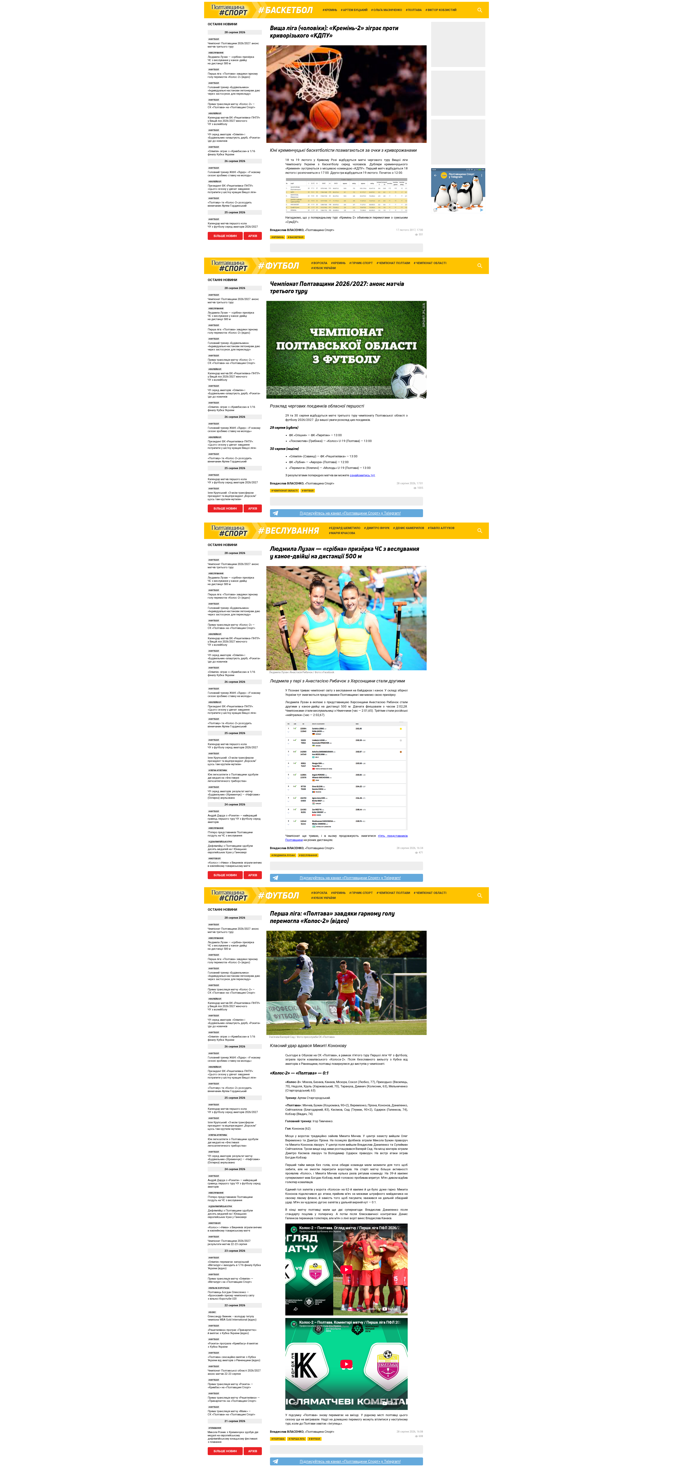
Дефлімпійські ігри (221, 842)
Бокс (213, 1312)
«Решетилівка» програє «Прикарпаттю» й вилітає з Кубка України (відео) (232, 1331)
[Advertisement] (458, 44)
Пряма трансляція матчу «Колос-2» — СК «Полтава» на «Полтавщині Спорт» (231, 105)
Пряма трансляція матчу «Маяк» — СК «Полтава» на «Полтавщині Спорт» (231, 1413)
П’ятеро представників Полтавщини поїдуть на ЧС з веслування (230, 834)
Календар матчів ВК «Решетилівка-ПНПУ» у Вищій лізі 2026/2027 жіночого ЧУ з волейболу (234, 121)
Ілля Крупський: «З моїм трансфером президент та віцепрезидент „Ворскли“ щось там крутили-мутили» (232, 496)
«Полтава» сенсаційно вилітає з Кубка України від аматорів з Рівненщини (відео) (234, 1358)
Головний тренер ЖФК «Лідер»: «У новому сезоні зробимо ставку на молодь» (234, 174)
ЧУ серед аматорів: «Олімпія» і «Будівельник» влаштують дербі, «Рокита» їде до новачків (234, 138)
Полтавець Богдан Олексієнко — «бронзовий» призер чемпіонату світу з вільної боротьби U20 (231, 1295)
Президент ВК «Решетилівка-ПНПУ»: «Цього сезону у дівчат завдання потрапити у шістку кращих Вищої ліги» (232, 189)
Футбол (214, 39)
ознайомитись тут (362, 475)
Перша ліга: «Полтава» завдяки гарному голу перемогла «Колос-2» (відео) (233, 75)
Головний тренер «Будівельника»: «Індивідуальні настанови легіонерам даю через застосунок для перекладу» (234, 90)
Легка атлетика (218, 770)
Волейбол (215, 113)
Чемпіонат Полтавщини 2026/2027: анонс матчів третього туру (233, 45)
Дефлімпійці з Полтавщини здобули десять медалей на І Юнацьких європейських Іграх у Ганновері (230, 849)
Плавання (215, 1428)
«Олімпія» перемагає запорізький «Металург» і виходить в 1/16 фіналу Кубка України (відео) (234, 1265)
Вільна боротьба (219, 1288)
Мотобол (215, 858)
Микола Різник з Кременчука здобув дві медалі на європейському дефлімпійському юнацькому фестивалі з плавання (233, 1437)
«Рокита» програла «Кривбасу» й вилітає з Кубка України (233, 1345)
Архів (252, 236)
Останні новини (222, 24)
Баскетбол (289, 10)
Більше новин (225, 236)
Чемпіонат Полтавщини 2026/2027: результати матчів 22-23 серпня (229, 1242)
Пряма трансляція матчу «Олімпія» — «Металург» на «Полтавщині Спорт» (230, 1280)
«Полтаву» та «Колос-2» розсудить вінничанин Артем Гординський (230, 204)
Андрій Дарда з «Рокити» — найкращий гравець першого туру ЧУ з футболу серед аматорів (234, 819)
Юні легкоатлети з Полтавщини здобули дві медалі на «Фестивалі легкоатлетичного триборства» (233, 778)
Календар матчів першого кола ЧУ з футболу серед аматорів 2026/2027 (233, 225)
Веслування (216, 53)
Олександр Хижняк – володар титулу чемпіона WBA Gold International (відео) (232, 1318)
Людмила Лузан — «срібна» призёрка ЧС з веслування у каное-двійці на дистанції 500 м (231, 60)
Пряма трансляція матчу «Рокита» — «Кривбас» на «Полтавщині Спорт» (230, 1385)
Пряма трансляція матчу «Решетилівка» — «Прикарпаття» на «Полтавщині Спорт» (234, 1399)
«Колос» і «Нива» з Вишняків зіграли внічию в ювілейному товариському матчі (235, 864)
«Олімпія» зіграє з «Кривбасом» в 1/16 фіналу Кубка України (231, 153)
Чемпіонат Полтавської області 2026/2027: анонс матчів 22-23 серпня (234, 1372)
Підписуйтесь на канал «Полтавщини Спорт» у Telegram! (350, 513)
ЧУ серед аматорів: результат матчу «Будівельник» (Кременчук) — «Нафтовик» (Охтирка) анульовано (234, 794)
